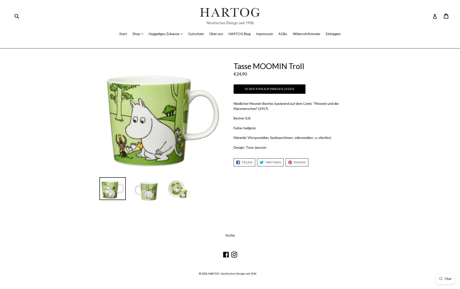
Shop (136, 34)
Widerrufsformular (306, 34)
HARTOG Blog (240, 34)
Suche (230, 235)
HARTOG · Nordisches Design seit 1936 (232, 273)
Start (123, 34)
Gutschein (196, 34)
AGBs (282, 34)
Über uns (216, 34)
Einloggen (333, 34)
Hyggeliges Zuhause (164, 34)
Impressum (264, 34)
